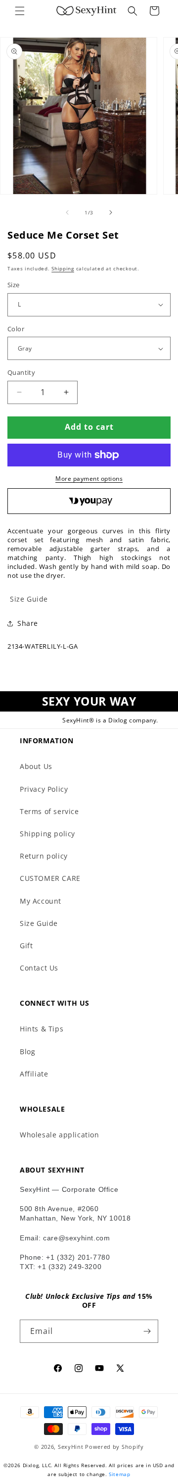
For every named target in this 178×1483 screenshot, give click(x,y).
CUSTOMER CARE (50, 878)
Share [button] (27, 623)
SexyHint (71, 1446)
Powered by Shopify (114, 1446)
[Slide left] (67, 212)
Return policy (44, 856)
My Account (40, 901)
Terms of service (49, 811)
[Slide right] (111, 212)
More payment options (89, 478)
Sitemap (119, 1474)
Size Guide (39, 923)
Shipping (62, 268)
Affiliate (34, 1073)
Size (13, 284)
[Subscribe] (147, 1331)
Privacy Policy (44, 789)
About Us (36, 766)
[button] (20, 11)
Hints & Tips (41, 1028)
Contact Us (39, 967)
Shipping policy (47, 833)
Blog (27, 1051)
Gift (26, 945)
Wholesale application (59, 1134)
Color (15, 328)
